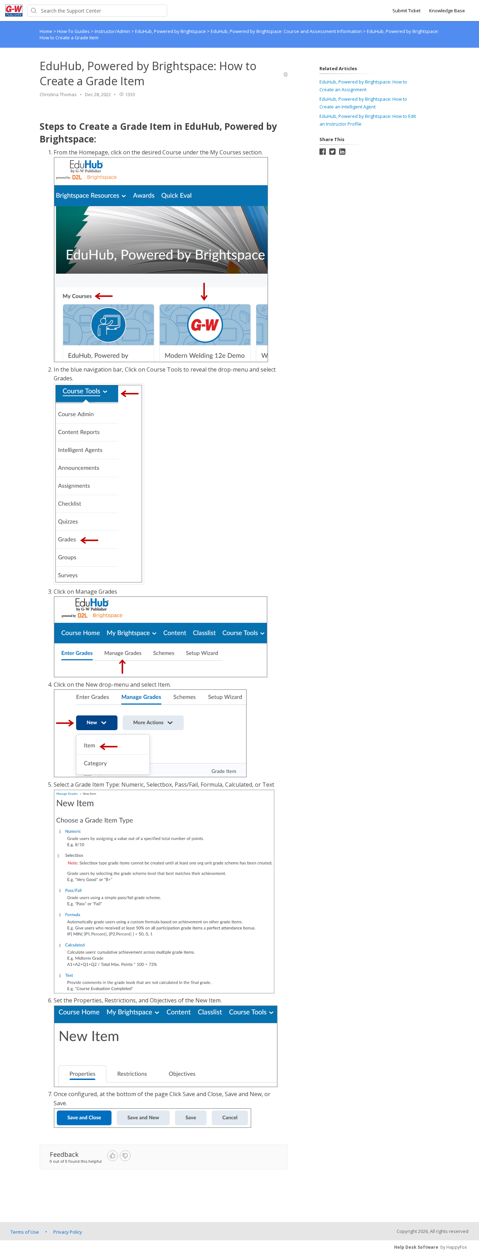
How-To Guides (74, 31)
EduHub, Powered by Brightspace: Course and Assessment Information (287, 31)
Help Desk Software (416, 1247)
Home (46, 31)
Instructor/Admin (113, 31)
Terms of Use (25, 1232)
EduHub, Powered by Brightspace (171, 31)
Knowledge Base (447, 10)
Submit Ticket (406, 10)
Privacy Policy (67, 1232)
